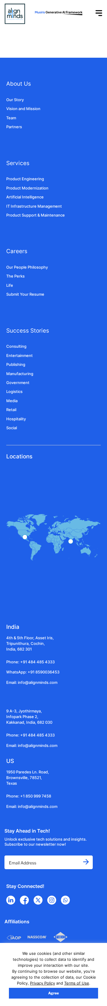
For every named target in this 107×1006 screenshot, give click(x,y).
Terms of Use (76, 983)
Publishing (15, 364)
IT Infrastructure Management (34, 206)
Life (9, 285)
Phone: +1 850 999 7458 (28, 796)
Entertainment (19, 355)
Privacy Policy (42, 983)
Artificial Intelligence (25, 197)
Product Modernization (27, 188)
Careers (16, 251)
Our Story (15, 100)
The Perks (15, 276)
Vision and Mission (23, 108)
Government (17, 382)
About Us (18, 83)
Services (17, 163)
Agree (53, 993)
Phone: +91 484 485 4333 (30, 662)
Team (11, 118)
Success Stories (27, 330)
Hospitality (16, 419)
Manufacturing (19, 374)
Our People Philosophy (27, 267)
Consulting (16, 346)
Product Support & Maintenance (35, 215)
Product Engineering (25, 179)
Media (12, 401)
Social (11, 428)
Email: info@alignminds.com (31, 682)
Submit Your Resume (25, 294)
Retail (11, 410)
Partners (14, 127)
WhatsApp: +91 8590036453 (32, 672)
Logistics (14, 391)
